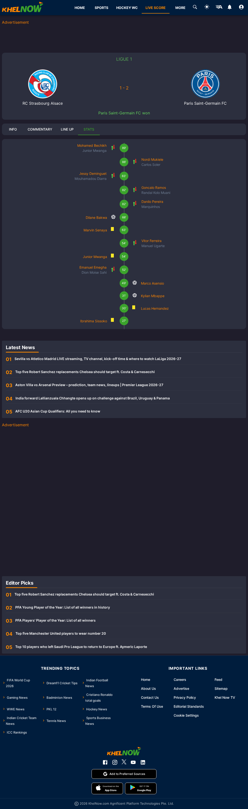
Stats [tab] (89, 129)
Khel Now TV (225, 697)
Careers (180, 679)
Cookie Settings (186, 715)
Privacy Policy (185, 697)
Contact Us (150, 697)
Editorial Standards (189, 706)
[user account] (241, 8)
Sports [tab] (101, 8)
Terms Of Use (152, 706)
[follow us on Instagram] (115, 762)
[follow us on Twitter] (124, 762)
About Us (148, 688)
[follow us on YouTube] (133, 762)
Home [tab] (80, 8)
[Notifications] (229, 8)
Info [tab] (13, 129)
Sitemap (221, 688)
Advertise (181, 688)
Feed (218, 679)
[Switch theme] (206, 7)
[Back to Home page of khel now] (22, 7)
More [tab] (180, 8)
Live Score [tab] (156, 8)
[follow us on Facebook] (105, 762)
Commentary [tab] (40, 129)
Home (145, 679)
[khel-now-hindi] (219, 7)
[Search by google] (195, 8)
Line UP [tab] (67, 129)
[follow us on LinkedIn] (143, 762)
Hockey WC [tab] (127, 8)
